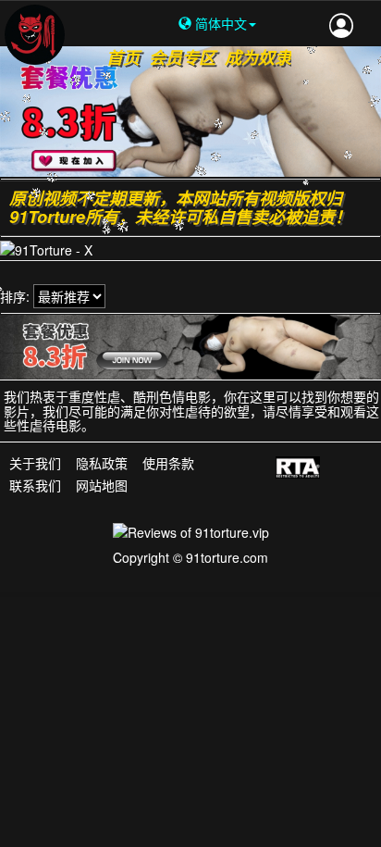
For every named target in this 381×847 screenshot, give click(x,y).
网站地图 (102, 485)
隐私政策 (102, 464)
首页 (123, 57)
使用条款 (168, 464)
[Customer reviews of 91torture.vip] (191, 530)
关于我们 (35, 464)
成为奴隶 (258, 57)
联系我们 (35, 485)
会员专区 (182, 57)
